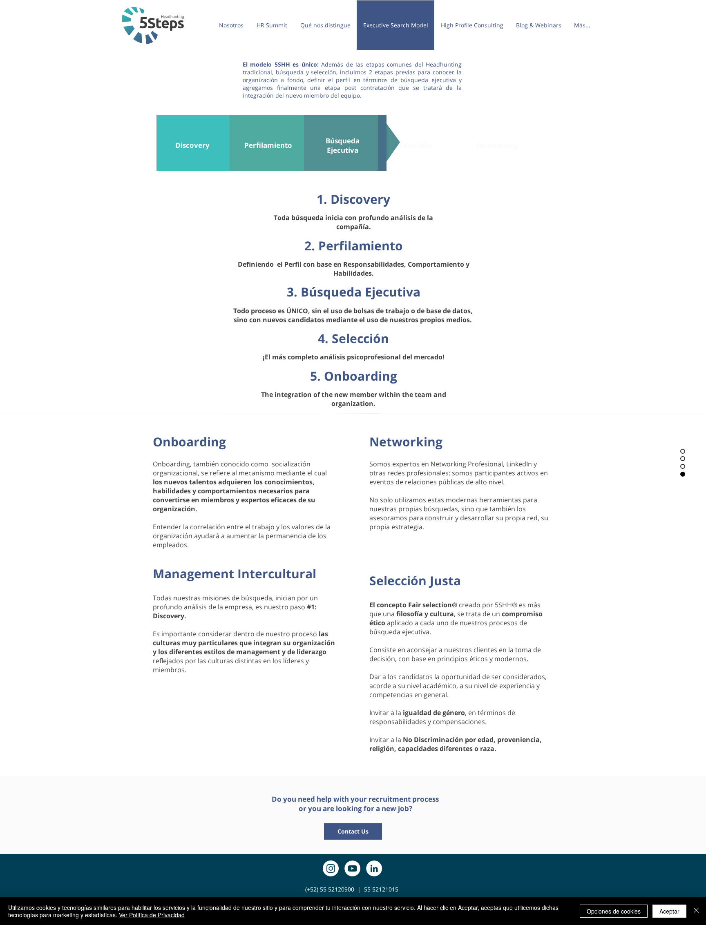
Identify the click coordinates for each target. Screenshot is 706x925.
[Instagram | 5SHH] (331, 868)
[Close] (696, 911)
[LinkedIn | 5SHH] (374, 868)
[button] (538, 25)
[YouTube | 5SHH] (352, 868)
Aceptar (669, 911)
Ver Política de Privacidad (152, 915)
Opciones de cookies (614, 911)
